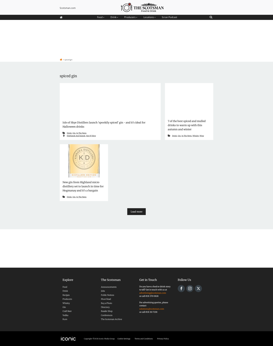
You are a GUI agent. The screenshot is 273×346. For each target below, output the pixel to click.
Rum (65, 319)
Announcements (109, 287)
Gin (74, 133)
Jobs (103, 291)
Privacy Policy (163, 339)
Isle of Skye (91, 136)
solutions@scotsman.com (151, 309)
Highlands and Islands (76, 136)
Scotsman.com (68, 8)
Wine (202, 136)
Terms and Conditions (144, 339)
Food (65, 287)
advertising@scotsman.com (152, 293)
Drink (69, 133)
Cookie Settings (123, 339)
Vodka (65, 315)
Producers (67, 299)
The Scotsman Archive (111, 319)
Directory (105, 307)
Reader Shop (106, 311)
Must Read (106, 299)
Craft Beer (67, 311)
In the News (81, 133)
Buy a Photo (106, 303)
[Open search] (211, 17)
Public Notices (107, 295)
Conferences (106, 315)
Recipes (66, 295)
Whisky (196, 136)
